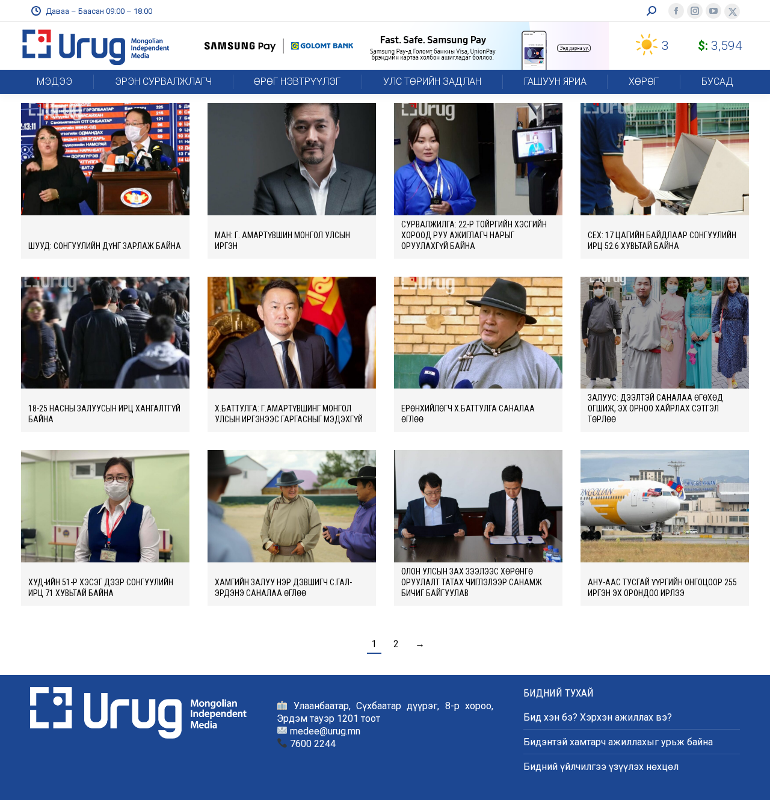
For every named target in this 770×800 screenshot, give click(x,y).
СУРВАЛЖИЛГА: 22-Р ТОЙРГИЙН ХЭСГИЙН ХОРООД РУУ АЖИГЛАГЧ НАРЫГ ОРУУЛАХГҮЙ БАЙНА (474, 235)
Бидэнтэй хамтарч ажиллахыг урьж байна (618, 742)
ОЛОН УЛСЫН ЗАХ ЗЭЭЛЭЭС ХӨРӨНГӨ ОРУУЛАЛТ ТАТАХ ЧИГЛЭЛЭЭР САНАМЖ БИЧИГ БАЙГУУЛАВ (471, 582)
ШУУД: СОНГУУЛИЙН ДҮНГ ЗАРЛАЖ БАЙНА (104, 246)
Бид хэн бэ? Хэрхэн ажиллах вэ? (597, 717)
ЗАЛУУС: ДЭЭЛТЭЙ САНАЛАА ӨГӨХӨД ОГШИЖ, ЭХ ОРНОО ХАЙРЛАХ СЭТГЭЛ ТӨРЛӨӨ (655, 408)
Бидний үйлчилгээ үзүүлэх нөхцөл (601, 766)
